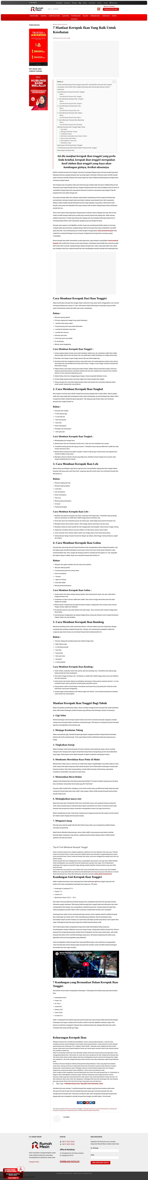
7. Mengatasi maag (65, 143)
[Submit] (98, 9)
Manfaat (64, 24)
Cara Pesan (92, 3)
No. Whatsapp (94, 1148)
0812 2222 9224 (67, 1142)
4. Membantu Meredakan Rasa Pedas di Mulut (73, 136)
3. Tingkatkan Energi (65, 134)
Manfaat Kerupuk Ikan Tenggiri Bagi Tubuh (71, 127)
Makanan (105, 16)
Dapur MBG (34, 16)
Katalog (74, 19)
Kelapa (85, 16)
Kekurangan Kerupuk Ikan (65, 150)
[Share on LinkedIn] (90, 1102)
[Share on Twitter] (81, 1102)
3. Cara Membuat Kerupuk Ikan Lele (69, 106)
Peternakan (75, 16)
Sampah (44, 16)
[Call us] (36, 2)
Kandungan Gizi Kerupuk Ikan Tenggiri (69, 145)
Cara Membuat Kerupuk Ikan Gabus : (70, 117)
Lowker (105, 3)
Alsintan (65, 16)
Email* (92, 1155)
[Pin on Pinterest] (87, 1102)
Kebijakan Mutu (34, 1162)
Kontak (99, 3)
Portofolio (59, 3)
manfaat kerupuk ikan (72, 1110)
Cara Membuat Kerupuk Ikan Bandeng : (71, 124)
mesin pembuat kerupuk (105, 230)
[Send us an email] (34, 2)
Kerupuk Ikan (63, 1110)
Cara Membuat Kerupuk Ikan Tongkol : (70, 103)
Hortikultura (54, 16)
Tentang (74, 3)
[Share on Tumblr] (93, 1102)
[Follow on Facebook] (29, 2)
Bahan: (61, 108)
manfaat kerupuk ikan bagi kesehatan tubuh (88, 1110)
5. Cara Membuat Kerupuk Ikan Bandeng (70, 120)
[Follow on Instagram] (31, 2)
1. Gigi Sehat (63, 129)
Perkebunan (95, 16)
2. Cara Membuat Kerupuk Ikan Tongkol (70, 99)
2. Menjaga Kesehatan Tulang (68, 131)
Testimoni (67, 3)
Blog (79, 3)
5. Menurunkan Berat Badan (67, 138)
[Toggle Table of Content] (113, 81)
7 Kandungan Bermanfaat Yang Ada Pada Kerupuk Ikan (95, 1108)
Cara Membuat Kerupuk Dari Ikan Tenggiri (70, 92)
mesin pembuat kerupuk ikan (103, 874)
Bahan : (61, 94)
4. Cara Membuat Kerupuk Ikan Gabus (69, 113)
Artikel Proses (57, 24)
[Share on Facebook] (78, 1102)
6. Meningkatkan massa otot (67, 140)
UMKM (114, 16)
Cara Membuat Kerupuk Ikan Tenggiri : (70, 96)
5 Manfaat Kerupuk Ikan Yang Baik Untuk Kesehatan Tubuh (83, 1083)
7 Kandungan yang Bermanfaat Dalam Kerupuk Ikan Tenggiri (77, 148)
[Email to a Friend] (84, 1102)
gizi (96, 881)
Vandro (68, 38)
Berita (85, 3)
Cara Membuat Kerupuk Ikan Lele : (69, 110)
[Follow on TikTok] (33, 2)
